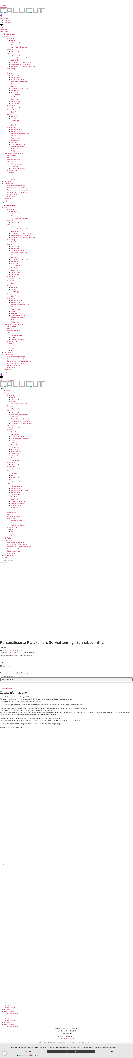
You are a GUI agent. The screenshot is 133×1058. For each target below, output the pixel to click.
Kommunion (11, 105)
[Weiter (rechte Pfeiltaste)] (130, 521)
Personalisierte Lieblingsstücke (14, 153)
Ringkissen (14, 92)
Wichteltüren (15, 151)
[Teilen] (127, 2)
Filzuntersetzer (16, 138)
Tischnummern (16, 103)
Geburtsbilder (12, 155)
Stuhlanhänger (16, 101)
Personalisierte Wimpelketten (17, 192)
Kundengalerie (8, 198)
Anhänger (14, 40)
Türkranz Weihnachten (18, 144)
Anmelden (7, 20)
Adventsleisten (16, 136)
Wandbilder (11, 196)
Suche (4, 6)
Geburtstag (11, 69)
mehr (113, 1052)
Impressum (7, 1005)
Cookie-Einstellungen (11, 1014)
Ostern (9, 114)
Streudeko (14, 99)
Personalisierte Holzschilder (20, 64)
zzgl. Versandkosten (15, 650)
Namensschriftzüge (13, 160)
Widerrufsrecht (9, 1011)
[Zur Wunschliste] (1, 25)
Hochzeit (10, 73)
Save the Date (16, 95)
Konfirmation (11, 110)
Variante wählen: (6, 676)
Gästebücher (15, 77)
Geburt (9, 53)
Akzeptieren (71, 1052)
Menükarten (15, 86)
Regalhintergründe (13, 194)
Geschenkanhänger (17, 79)
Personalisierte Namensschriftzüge (23, 66)
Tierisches (10, 173)
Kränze (13, 118)
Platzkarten (15, 90)
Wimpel (13, 45)
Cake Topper (15, 43)
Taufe (9, 123)
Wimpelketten (12, 170)
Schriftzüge (15, 97)
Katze (13, 179)
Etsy (1, 1001)
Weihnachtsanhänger (18, 147)
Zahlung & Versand (10, 1007)
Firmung (10, 49)
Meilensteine (15, 60)
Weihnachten (11, 127)
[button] (66, 203)
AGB (5, 1003)
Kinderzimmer (8, 183)
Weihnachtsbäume (17, 149)
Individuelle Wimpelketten (19, 47)
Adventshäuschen (17, 129)
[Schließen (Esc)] (131, 2)
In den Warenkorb (8, 688)
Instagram (3, 864)
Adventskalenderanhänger (20, 134)
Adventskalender (16, 131)
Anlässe (6, 36)
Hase (12, 175)
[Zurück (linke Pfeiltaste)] (3, 521)
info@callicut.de (69, 1039)
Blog (5, 201)
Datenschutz (8, 1009)
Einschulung (11, 38)
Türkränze (14, 166)
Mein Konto (4, 18)
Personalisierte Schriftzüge (20, 88)
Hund (12, 177)
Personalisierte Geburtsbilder (21, 62)
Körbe (13, 84)
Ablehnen (28, 1052)
